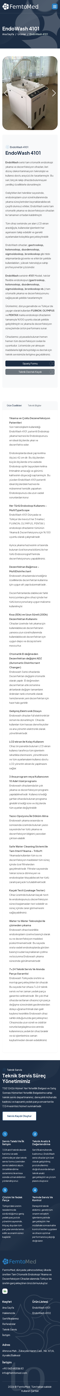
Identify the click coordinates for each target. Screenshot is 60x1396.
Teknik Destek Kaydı (30, 371)
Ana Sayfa (8, 34)
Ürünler (22, 34)
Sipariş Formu (30, 363)
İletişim (6, 1335)
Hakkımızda (8, 1313)
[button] (55, 6)
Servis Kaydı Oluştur (19, 1116)
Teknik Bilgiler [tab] (34, 405)
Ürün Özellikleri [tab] (14, 405)
